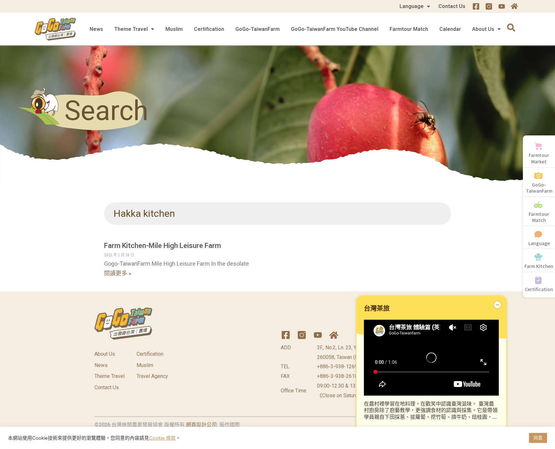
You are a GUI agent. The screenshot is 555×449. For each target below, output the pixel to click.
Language (412, 6)
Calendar (450, 29)
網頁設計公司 (201, 425)
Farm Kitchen (538, 266)
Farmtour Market (539, 158)
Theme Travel (131, 29)
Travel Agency (152, 376)
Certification (209, 29)
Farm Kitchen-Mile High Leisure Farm (162, 246)
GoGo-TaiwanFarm (257, 29)
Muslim (174, 29)
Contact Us (451, 6)
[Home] (514, 6)
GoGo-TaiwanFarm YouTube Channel (334, 29)
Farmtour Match (409, 29)
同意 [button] (537, 437)
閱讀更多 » (117, 273)
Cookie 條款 (162, 438)
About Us (483, 29)
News (96, 29)
